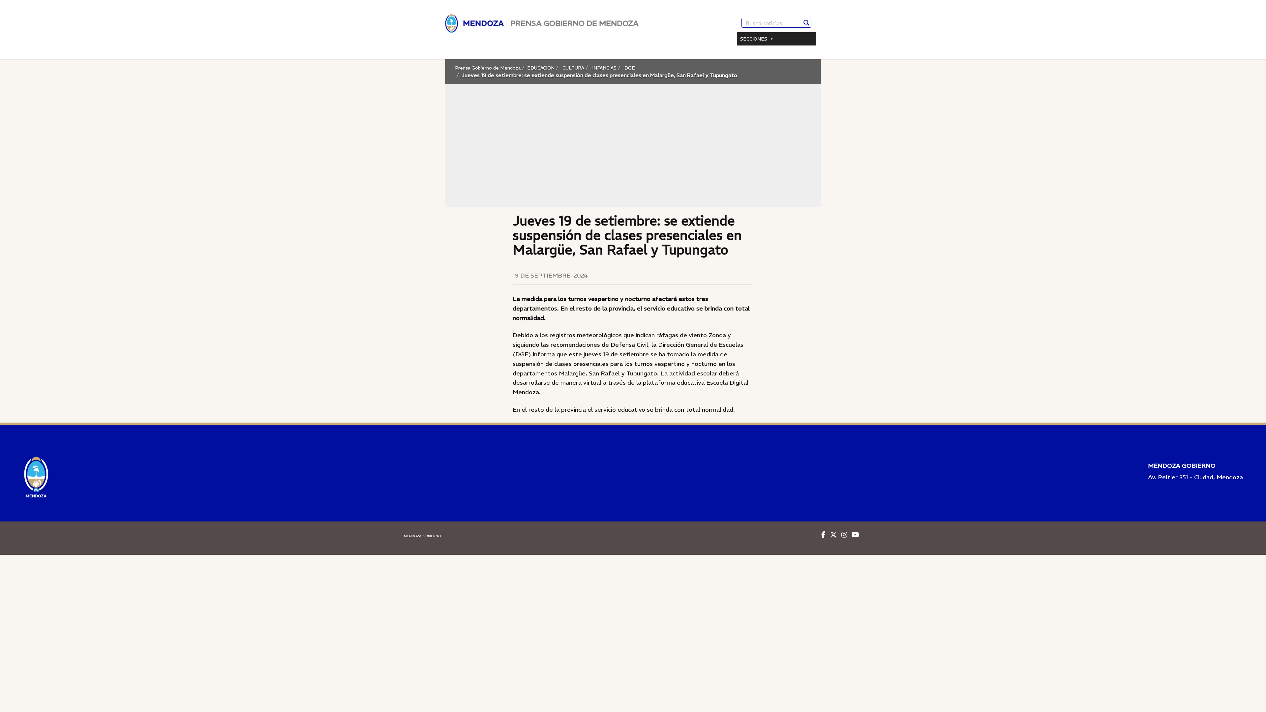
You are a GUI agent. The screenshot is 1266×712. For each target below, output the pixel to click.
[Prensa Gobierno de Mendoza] (474, 23)
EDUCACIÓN (541, 68)
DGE (629, 68)
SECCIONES (753, 39)
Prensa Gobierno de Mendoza (488, 68)
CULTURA (572, 68)
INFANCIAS (604, 68)
